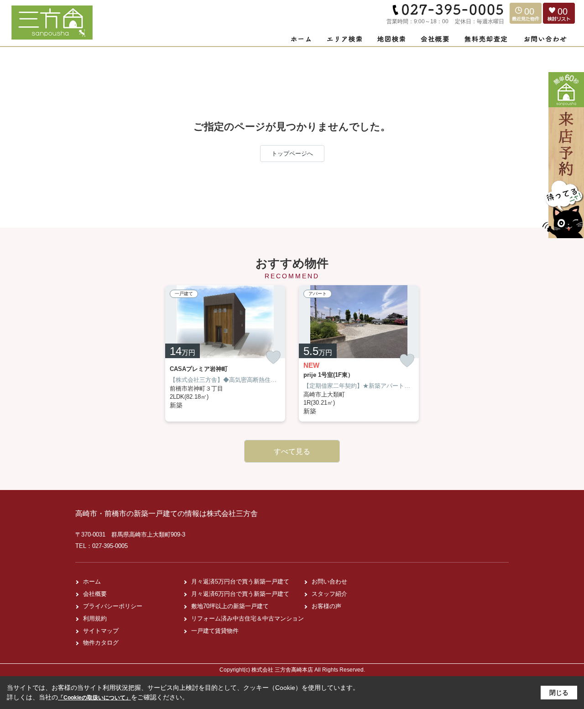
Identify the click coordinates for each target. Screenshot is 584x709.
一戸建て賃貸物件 (215, 630)
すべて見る (292, 451)
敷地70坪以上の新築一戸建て (230, 606)
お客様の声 (326, 606)
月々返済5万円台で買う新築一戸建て (240, 581)
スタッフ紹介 (329, 593)
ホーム (92, 581)
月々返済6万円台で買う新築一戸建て (240, 593)
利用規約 (95, 618)
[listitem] (225, 353)
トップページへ (292, 153)
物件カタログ (101, 642)
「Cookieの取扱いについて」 (94, 697)
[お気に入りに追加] (273, 357)
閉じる (558, 692)
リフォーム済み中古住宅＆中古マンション (247, 618)
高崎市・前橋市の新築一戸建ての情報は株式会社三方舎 (166, 513)
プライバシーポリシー (112, 606)
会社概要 (95, 593)
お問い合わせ (329, 581)
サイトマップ (101, 630)
